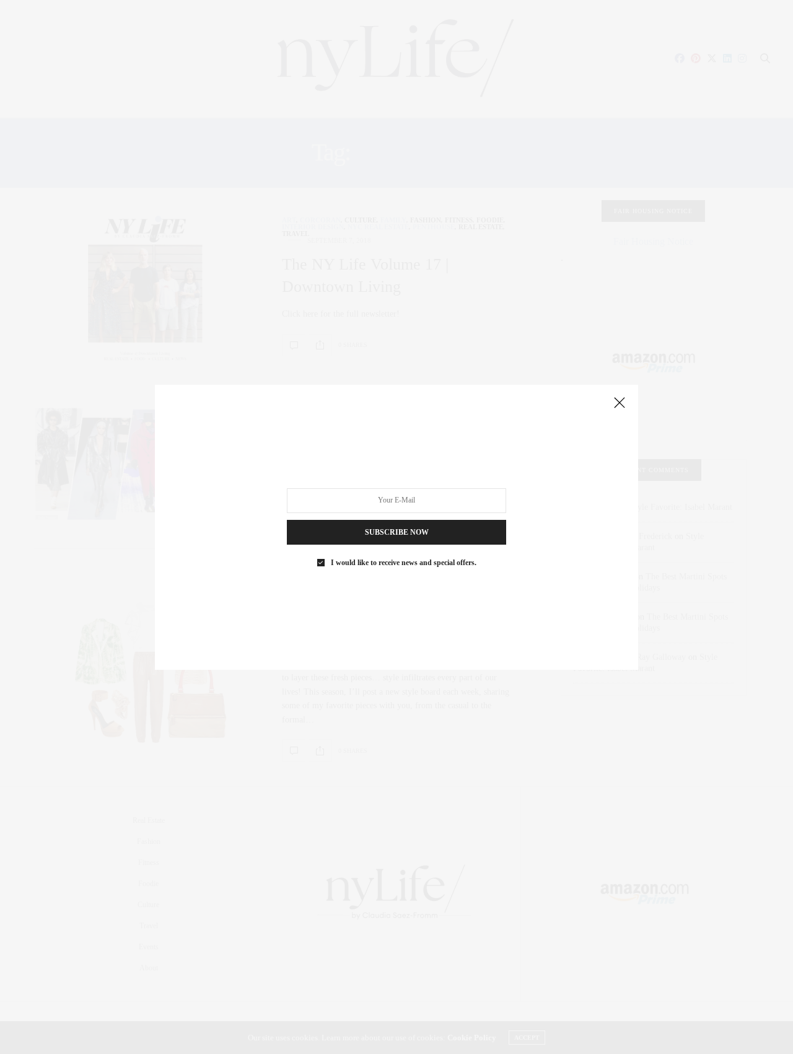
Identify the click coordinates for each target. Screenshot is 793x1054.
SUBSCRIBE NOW (397, 531)
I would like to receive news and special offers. (403, 562)
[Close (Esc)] (619, 403)
